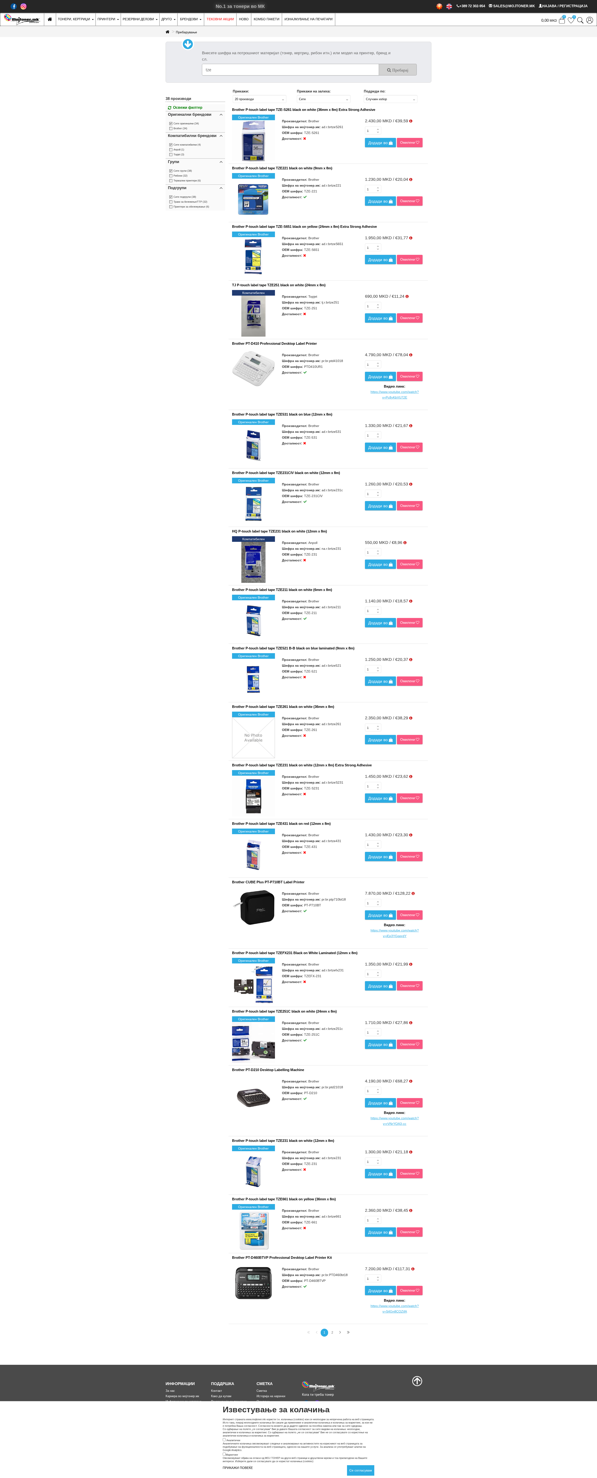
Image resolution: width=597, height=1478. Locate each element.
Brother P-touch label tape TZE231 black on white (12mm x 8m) (283, 1141)
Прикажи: (241, 91)
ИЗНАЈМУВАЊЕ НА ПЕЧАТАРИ (309, 19)
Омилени (408, 142)
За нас (170, 1391)
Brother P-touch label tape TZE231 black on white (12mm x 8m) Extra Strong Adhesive (302, 765)
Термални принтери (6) (187, 180)
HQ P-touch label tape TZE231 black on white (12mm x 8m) (279, 531)
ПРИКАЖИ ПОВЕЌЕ (238, 1468)
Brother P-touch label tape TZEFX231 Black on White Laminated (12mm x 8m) (295, 953)
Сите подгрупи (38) (185, 196)
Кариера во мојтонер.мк (182, 1396)
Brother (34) (180, 128)
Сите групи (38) (183, 170)
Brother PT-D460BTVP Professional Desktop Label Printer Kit (282, 1258)
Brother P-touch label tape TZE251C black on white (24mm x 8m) (284, 1011)
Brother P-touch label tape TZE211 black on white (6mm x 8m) (282, 590)
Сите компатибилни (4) (187, 144)
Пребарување (186, 32)
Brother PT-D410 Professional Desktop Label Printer (274, 343)
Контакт (216, 1391)
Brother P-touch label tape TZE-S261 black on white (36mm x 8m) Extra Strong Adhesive (303, 110)
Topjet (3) (179, 154)
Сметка (262, 1391)
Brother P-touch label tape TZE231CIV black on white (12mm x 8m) (286, 473)
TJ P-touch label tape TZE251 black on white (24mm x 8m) (279, 285)
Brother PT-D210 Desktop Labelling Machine (268, 1070)
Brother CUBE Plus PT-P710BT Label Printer (268, 882)
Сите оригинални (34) (186, 123)
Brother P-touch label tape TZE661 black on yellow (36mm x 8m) (284, 1199)
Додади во (378, 143)
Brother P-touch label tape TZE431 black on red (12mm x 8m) (281, 824)
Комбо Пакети (266, 19)
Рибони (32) (180, 175)
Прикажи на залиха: (314, 91)
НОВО (244, 19)
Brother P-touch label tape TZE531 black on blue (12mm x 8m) (282, 414)
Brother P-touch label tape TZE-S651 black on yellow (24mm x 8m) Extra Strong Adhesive (304, 227)
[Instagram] (23, 6)
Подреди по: (374, 91)
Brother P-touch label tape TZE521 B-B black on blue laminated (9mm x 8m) (293, 648)
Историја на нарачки (271, 1396)
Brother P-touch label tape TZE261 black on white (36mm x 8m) (283, 707)
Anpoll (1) (179, 149)
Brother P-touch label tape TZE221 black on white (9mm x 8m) (282, 168)
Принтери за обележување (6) (191, 206)
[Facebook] (13, 6)
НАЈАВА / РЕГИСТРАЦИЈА (565, 6)
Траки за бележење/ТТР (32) (190, 201)
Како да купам (221, 1396)
